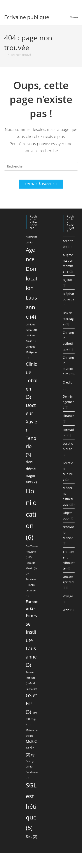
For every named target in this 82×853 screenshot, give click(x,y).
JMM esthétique (31, 718)
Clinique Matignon (31, 352)
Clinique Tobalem (32, 380)
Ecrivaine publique (26, 17)
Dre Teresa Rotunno (32, 552)
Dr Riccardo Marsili (31, 563)
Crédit (67, 382)
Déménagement (69, 401)
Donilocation (31, 514)
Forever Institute (30, 678)
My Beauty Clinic (30, 760)
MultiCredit (31, 748)
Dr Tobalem (31, 579)
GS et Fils (31, 703)
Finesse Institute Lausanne (31, 640)
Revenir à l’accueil (41, 184)
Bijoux (67, 280)
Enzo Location (31, 590)
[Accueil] (5, 55)
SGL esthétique (31, 806)
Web (66, 610)
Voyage (68, 596)
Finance (68, 416)
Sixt (31, 836)
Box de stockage (68, 318)
